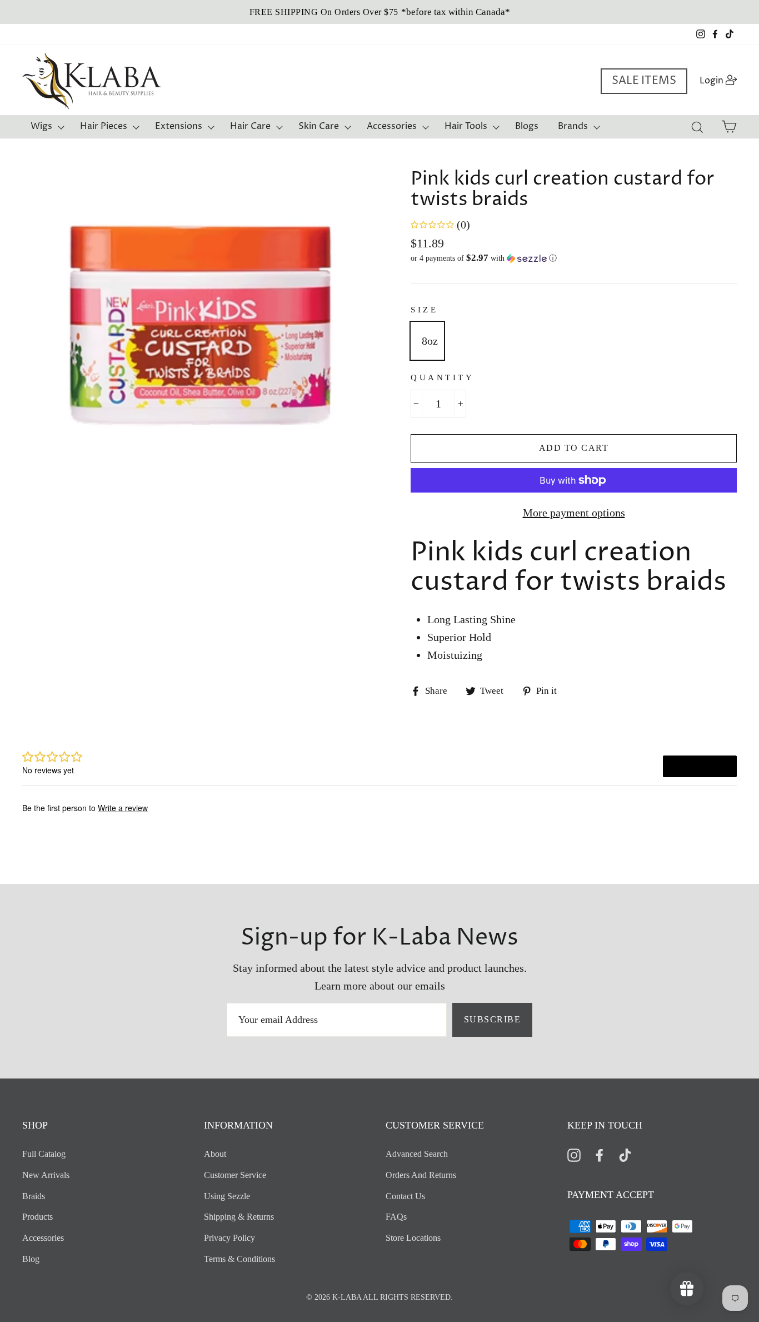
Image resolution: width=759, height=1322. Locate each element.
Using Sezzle (227, 1196)
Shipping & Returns (239, 1216)
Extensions (178, 126)
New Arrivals (45, 1175)
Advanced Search (417, 1154)
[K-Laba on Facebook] (599, 1154)
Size (424, 309)
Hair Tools (466, 126)
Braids (33, 1196)
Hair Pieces (103, 126)
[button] (574, 258)
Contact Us (405, 1196)
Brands (573, 126)
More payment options (574, 512)
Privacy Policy (229, 1238)
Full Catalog (44, 1154)
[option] (379, 12)
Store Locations (413, 1238)
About (215, 1154)
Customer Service (235, 1175)
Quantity (442, 377)
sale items (644, 80)
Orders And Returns (421, 1175)
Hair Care (250, 126)
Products (37, 1216)
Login (721, 80)
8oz (430, 341)
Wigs (41, 126)
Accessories (392, 126)
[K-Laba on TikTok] (625, 1154)
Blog (30, 1259)
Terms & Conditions (239, 1259)
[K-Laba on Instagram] (574, 1154)
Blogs (526, 126)
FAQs (396, 1216)
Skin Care (318, 126)
